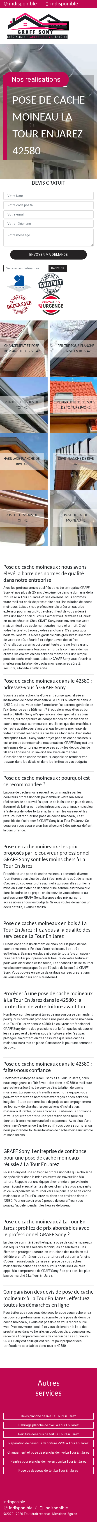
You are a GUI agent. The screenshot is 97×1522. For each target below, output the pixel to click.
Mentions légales (64, 1514)
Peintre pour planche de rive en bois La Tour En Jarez (49, 1461)
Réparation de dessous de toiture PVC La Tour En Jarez (49, 1443)
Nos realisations (36, 79)
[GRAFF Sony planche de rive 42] (37, 26)
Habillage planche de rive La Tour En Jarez (48, 1425)
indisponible (23, 4)
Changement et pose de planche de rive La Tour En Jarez (48, 1452)
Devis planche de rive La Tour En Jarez (48, 1416)
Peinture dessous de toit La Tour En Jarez (48, 1434)
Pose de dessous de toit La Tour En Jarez (48, 1470)
